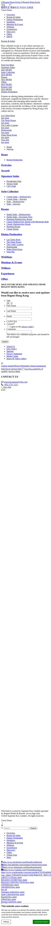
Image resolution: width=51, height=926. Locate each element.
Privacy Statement (14, 354)
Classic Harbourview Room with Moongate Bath (28, 222)
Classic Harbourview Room (18, 224)
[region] (25, 844)
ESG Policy (12, 349)
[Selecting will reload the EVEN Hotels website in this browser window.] (21, 640)
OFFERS (5, 885)
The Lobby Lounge (9, 125)
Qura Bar (5, 140)
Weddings (11, 22)
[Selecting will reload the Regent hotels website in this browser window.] (21, 452)
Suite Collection (8, 72)
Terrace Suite (12, 184)
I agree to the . (22, 327)
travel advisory (12, 369)
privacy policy (27, 327)
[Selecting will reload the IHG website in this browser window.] (21, 411)
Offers (9, 34)
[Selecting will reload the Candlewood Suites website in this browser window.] (21, 785)
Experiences (12, 29)
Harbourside (6, 130)
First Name (11, 306)
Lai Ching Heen (8, 115)
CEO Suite (11, 186)
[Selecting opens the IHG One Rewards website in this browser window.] (21, 806)
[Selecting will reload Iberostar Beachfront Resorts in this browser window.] (21, 619)
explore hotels (7, 366)
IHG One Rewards (27, 369)
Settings (6, 922)
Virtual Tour (12, 855)
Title (8, 301)
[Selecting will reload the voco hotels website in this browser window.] (21, 556)
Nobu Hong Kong (9, 135)
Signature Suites (8, 67)
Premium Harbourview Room (19, 219)
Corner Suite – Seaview (17, 199)
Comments (11, 329)
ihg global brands (34, 366)
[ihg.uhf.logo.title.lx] (21, 494)
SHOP (9, 36)
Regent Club (6, 87)
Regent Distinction (15, 160)
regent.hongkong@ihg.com (15, 382)
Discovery (11, 32)
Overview (11, 15)
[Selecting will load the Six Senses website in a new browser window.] (21, 431)
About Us (11, 346)
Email (9, 316)
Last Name (11, 311)
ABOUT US (6, 877)
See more (5, 118)
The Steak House (8, 120)
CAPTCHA (12, 321)
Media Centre (12, 356)
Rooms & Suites (14, 17)
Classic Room (12, 229)
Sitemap (10, 351)
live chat (7, 387)
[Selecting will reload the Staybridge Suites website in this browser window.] (21, 744)
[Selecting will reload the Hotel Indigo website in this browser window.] (21, 535)
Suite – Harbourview (15, 201)
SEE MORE (6, 70)
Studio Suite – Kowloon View (20, 217)
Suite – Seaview (13, 204)
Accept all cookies (41, 922)
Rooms (4, 77)
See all (4, 889)
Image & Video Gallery (17, 358)
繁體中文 (5, 7)
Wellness (10, 27)
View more (17, 877)
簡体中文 (14, 7)
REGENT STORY (9, 880)
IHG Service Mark (12, 371)
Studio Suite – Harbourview (19, 214)
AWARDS (5, 887)
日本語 (30, 7)
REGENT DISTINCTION (12, 882)
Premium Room (13, 226)
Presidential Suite (14, 181)
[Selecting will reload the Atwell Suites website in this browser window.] (21, 723)
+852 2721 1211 (11, 384)
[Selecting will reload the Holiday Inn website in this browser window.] (21, 681)
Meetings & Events (15, 24)
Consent (11, 324)
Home (9, 147)
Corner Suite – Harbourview (19, 197)
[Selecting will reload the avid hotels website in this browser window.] (21, 702)
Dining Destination (15, 19)
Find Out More (7, 65)
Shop (9, 857)
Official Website (20, 366)
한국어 (23, 7)
